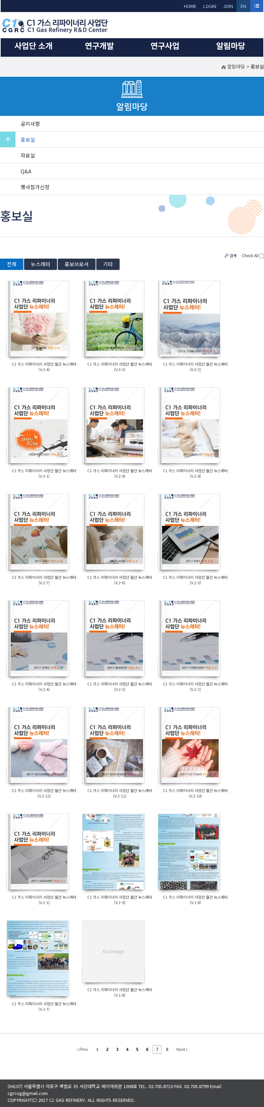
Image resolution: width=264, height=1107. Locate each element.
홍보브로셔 (77, 264)
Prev (83, 1049)
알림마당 (230, 45)
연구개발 (99, 45)
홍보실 (28, 139)
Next (181, 1049)
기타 (108, 264)
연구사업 (165, 45)
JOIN (228, 6)
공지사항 (30, 123)
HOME (190, 6)
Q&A (26, 171)
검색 (233, 255)
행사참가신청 (35, 187)
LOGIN (209, 6)
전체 (11, 264)
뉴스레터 (40, 264)
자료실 (28, 155)
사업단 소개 (33, 45)
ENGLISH (243, 7)
